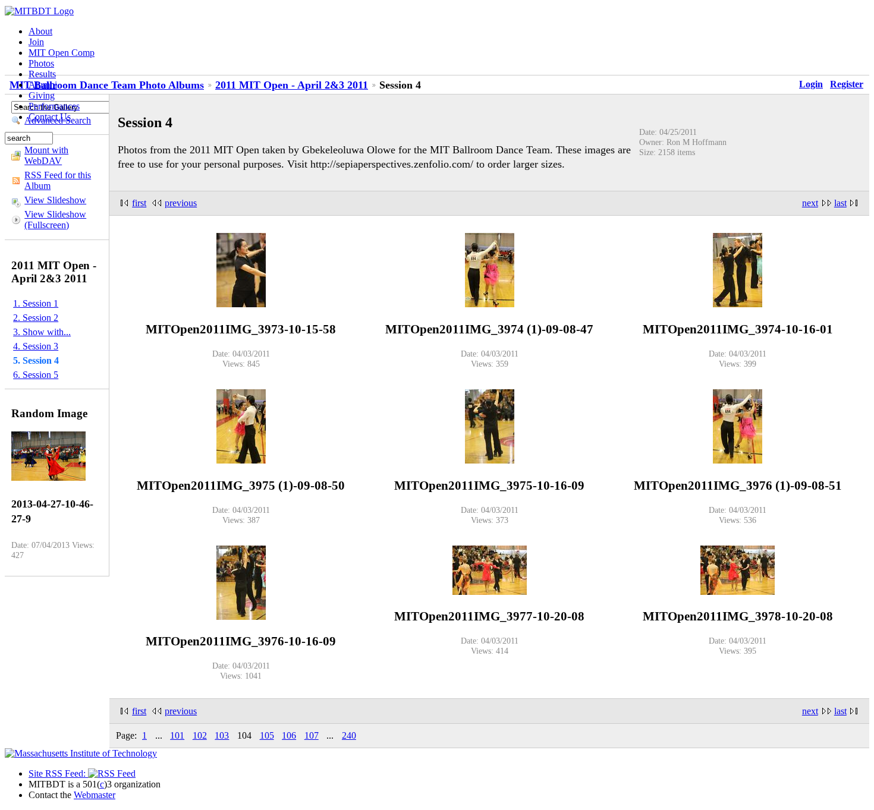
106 (289, 735)
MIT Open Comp (62, 53)
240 (349, 735)
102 (200, 735)
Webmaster (94, 795)
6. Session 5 (35, 375)
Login (811, 84)
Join (36, 42)
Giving (42, 95)
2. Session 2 (35, 318)
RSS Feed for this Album (57, 180)
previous (181, 203)
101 (177, 735)
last (840, 203)
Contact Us (50, 117)
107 (311, 735)
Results (42, 74)
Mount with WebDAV (46, 155)
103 (222, 735)
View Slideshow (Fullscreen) (55, 219)
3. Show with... (42, 332)
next (810, 203)
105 (267, 735)
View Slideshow (55, 200)
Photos (41, 63)
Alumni (43, 85)
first (139, 203)
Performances (54, 106)
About (40, 31)
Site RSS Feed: (58, 773)
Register (846, 84)
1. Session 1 (35, 303)
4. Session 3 (35, 346)
